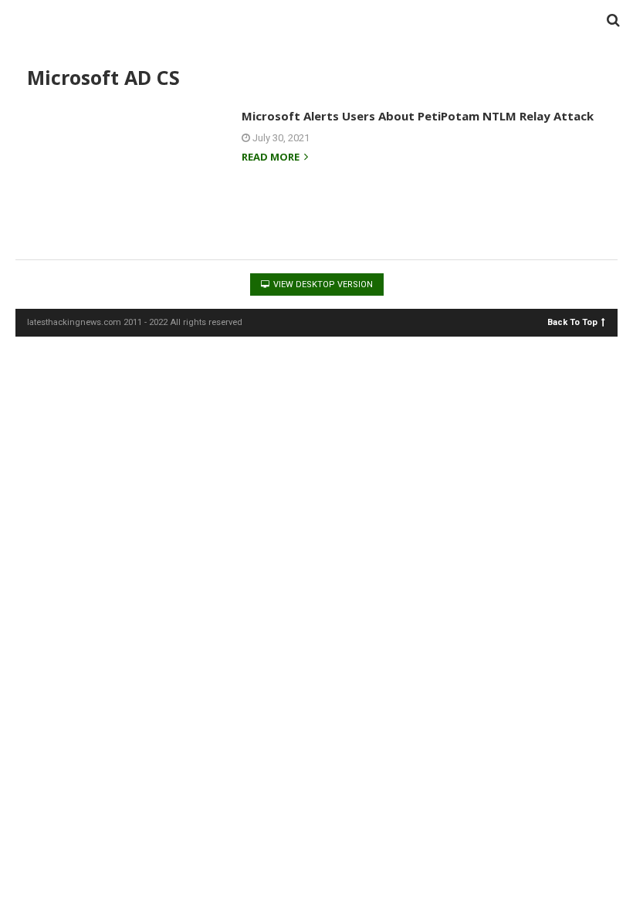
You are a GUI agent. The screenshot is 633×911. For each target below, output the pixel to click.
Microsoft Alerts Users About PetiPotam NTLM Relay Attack (418, 116)
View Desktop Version (322, 284)
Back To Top (572, 321)
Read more (272, 158)
